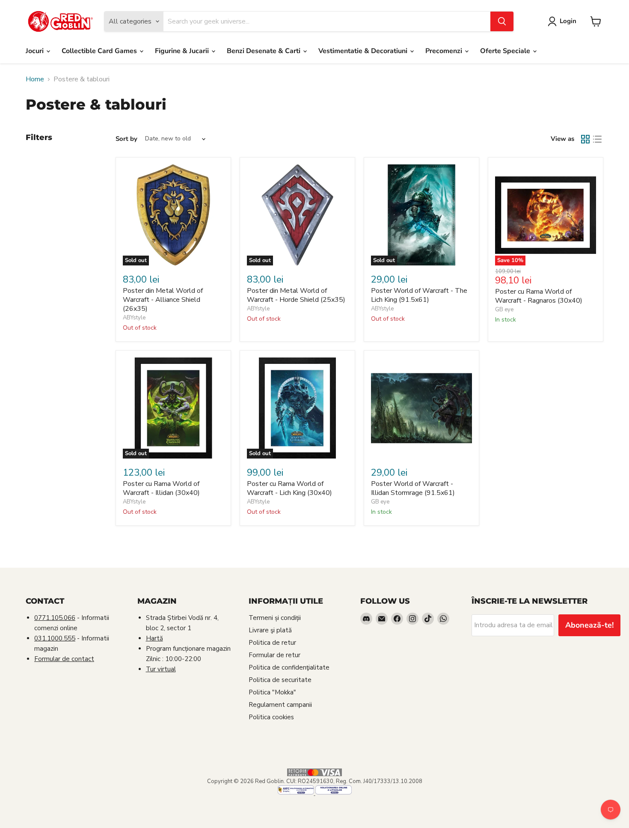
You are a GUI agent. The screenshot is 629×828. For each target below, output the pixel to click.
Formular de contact (64, 659)
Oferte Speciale (506, 51)
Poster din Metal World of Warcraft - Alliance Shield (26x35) (163, 299)
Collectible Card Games (100, 51)
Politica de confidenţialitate (289, 667)
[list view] (597, 139)
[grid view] (585, 139)
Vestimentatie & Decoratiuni (363, 51)
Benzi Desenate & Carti (264, 51)
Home (35, 79)
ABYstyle (134, 318)
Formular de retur (274, 655)
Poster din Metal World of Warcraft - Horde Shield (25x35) (296, 295)
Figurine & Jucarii (183, 51)
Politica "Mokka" (272, 692)
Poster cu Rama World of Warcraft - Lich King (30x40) (289, 488)
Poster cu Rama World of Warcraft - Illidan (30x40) (161, 488)
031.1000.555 (54, 638)
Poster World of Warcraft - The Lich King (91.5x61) (419, 295)
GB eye (504, 309)
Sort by (126, 139)
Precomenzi (444, 51)
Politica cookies (271, 717)
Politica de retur (272, 642)
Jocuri (35, 51)
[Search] (501, 21)
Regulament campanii (280, 704)
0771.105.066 (54, 618)
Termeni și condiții (275, 618)
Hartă (154, 638)
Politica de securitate (280, 680)
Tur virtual (161, 669)
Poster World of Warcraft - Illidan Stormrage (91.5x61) (413, 488)
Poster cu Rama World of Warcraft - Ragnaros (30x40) (538, 296)
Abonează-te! (589, 625)
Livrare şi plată (270, 630)
